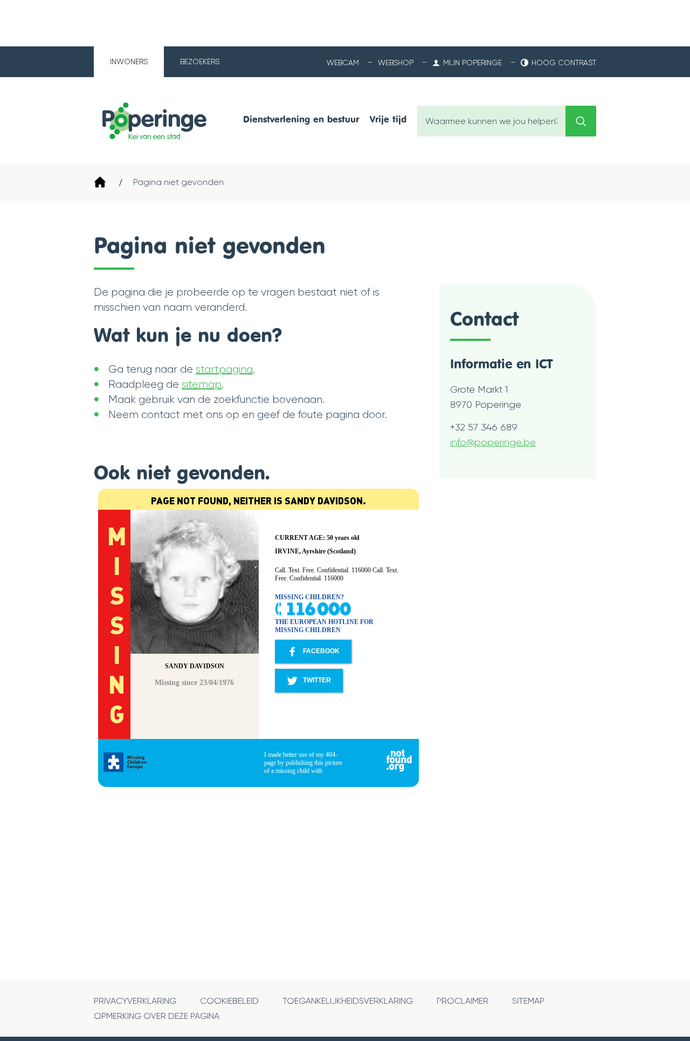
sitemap (202, 384)
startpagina (224, 369)
